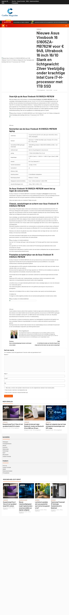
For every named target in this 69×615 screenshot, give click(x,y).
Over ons (14, 1)
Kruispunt (45, 193)
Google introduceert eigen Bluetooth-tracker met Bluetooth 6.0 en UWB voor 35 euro (34, 426)
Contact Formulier (21, 1)
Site (5, 383)
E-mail (6, 378)
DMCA (27, 1)
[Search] (66, 25)
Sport (4, 452)
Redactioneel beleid (34, 1)
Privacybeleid (15, 3)
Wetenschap (6, 449)
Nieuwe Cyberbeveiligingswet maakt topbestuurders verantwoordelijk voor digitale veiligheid (25, 506)
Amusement (5, 454)
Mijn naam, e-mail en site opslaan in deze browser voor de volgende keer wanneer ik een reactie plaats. (30, 387)
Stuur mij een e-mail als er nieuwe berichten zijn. (16, 392)
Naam (6, 373)
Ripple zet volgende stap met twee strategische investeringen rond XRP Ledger (56, 426)
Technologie (39, 29)
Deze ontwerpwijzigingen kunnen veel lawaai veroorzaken (20, 343)
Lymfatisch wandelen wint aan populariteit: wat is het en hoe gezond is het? (41, 22)
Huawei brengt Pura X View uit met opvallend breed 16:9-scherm (9, 504)
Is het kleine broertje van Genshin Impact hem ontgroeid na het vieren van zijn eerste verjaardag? (47, 343)
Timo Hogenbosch (41, 90)
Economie (5, 447)
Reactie (6, 354)
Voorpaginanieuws (7, 443)
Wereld (4, 445)
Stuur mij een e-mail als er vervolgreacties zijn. (16, 390)
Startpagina (5, 441)
